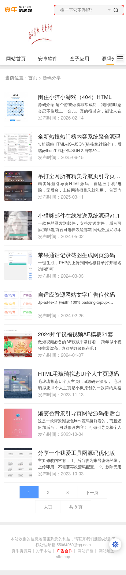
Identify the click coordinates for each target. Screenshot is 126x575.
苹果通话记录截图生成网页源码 (76, 255)
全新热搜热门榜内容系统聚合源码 (79, 136)
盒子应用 (79, 58)
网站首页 (16, 58)
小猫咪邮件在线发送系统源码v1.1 (79, 215)
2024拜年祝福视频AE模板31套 (75, 334)
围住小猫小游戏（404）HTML (75, 97)
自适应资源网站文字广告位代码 (76, 294)
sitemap (63, 556)
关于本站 (43, 551)
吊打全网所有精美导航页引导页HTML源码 (80, 176)
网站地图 (107, 551)
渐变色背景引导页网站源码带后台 (79, 413)
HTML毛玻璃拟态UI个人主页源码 (78, 373)
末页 (48, 507)
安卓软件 (47, 58)
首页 (32, 77)
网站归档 (86, 551)
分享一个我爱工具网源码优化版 (76, 452)
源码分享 (52, 77)
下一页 (92, 492)
